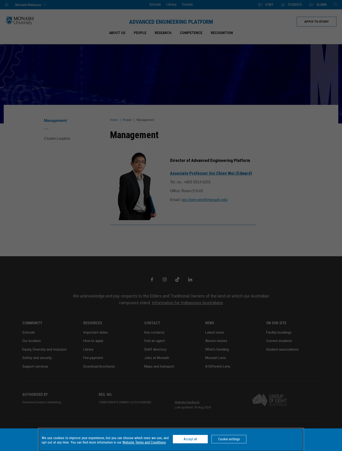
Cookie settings (229, 439)
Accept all (190, 439)
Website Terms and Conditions (144, 442)
